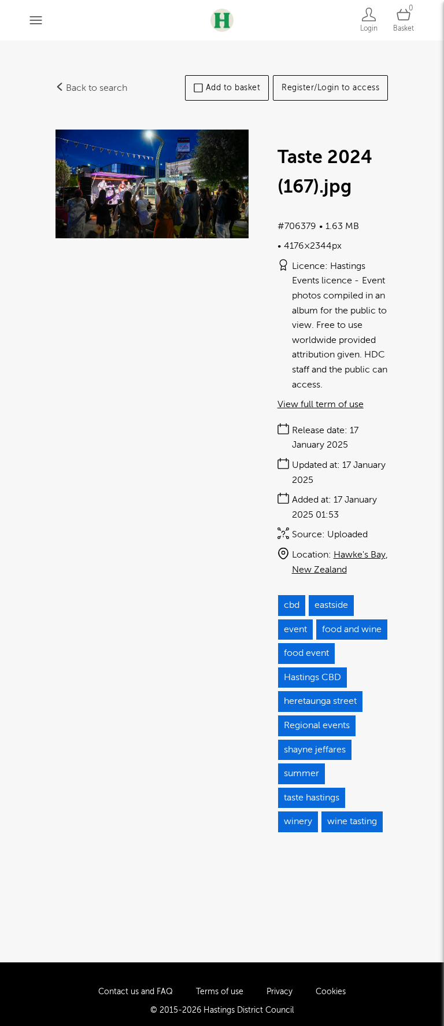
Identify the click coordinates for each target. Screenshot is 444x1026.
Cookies (331, 991)
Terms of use (219, 991)
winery (298, 821)
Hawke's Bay (360, 554)
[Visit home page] (222, 20)
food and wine (352, 629)
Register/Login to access (330, 87)
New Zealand (319, 569)
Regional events (317, 725)
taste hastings (311, 797)
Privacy (280, 991)
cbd (291, 605)
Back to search (95, 88)
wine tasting (352, 821)
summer (301, 773)
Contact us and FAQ (135, 991)
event (295, 629)
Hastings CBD (312, 677)
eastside (331, 605)
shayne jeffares (315, 749)
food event (306, 653)
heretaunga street (320, 701)
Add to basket (233, 87)
